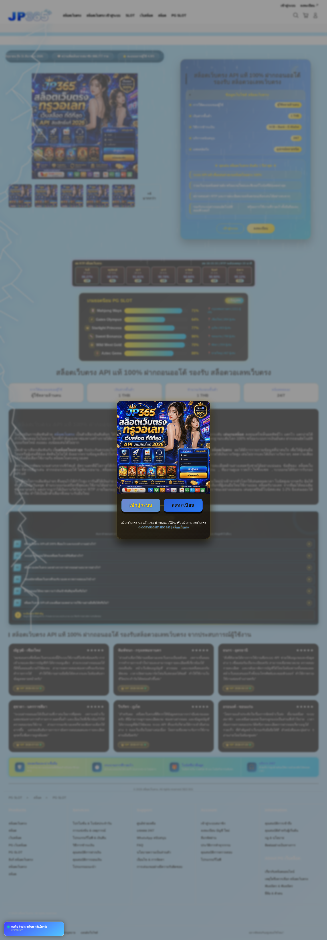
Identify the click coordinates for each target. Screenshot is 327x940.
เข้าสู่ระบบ (141, 505)
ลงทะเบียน (183, 505)
